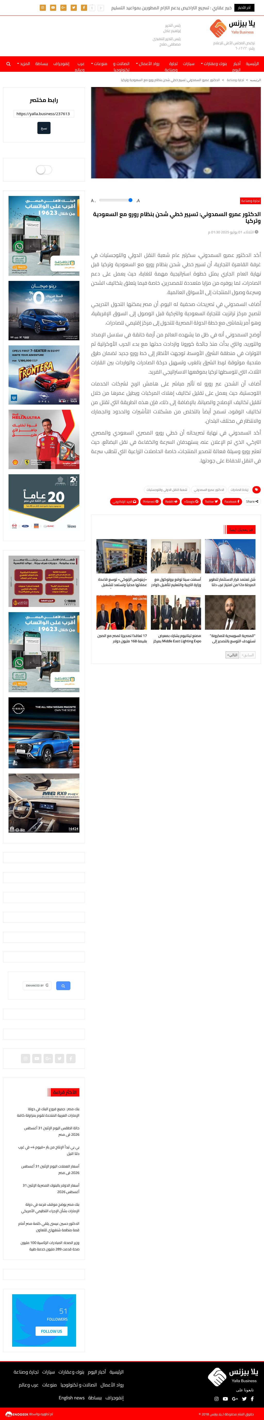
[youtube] (53, 7)
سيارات (188, 63)
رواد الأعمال (112, 1384)
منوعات (49, 1384)
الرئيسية (117, 1372)
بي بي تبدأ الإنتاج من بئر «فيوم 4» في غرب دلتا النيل (48, 1150)
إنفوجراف (61, 63)
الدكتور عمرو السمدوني (209, 490)
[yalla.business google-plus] (63, 7)
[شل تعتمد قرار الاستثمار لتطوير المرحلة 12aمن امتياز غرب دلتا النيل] (230, 556)
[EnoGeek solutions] (17, 1413)
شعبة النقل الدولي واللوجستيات (167, 490)
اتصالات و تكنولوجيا (121, 66)
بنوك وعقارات (71, 1372)
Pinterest (149, 501)
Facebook (231, 501)
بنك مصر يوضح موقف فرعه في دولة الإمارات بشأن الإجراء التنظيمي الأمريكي (50, 1207)
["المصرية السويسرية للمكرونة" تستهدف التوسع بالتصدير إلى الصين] (230, 612)
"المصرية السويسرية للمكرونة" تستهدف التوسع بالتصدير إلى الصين (232, 639)
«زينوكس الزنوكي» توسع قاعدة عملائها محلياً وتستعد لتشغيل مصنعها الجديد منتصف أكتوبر (122, 583)
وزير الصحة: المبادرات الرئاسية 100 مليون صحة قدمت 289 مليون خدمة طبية (50, 1245)
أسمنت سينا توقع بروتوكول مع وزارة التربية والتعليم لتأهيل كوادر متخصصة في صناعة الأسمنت (176, 583)
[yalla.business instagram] (42, 7)
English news (72, 1397)
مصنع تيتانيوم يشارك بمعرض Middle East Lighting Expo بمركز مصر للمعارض (177, 639)
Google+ (189, 501)
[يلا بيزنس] (234, 28)
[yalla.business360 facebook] (84, 7)
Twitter (210, 501)
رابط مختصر (44, 100)
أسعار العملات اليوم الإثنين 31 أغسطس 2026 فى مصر (50, 1169)
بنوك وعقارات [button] (215, 63)
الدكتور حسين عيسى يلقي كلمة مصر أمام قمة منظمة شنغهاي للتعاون (48, 1226)
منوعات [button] (100, 63)
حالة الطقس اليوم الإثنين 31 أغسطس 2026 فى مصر (51, 1131)
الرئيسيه (255, 80)
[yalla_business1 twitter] (73, 7)
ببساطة (41, 63)
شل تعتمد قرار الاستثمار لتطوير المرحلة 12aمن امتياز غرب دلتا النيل (232, 583)
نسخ (44, 127)
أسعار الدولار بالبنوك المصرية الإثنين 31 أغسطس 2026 (51, 1188)
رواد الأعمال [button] (148, 63)
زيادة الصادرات (239, 490)
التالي (233, 654)
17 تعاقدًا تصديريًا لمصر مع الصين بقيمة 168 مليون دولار (122, 638)
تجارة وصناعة (171, 66)
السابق (249, 654)
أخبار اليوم (236, 66)
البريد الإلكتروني (123, 501)
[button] (92, 8)
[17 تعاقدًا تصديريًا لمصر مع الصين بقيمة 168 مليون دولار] (121, 612)
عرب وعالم (80, 66)
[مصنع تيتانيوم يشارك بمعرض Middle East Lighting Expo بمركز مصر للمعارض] (176, 612)
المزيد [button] (24, 63)
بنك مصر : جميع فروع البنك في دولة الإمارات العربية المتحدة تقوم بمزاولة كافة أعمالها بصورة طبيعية (48, 1115)
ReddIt (169, 501)
